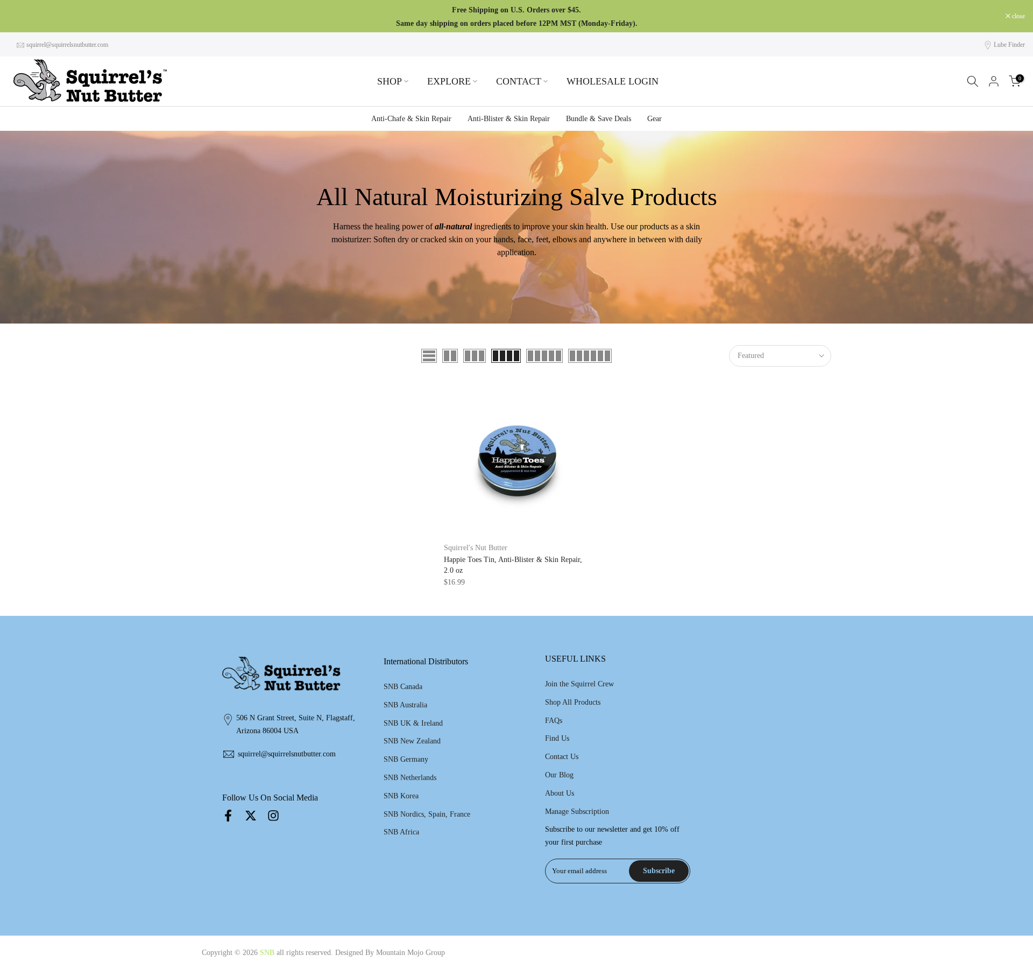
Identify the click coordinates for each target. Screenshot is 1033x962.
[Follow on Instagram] (273, 815)
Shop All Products (572, 702)
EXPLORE (449, 81)
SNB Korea (401, 796)
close (20, 16)
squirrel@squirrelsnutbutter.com (67, 44)
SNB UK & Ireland (413, 723)
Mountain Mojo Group (410, 953)
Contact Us (561, 757)
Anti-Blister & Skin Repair (509, 119)
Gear (654, 119)
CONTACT (518, 81)
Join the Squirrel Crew (579, 684)
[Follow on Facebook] (228, 815)
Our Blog (559, 775)
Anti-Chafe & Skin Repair (411, 119)
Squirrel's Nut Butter (475, 548)
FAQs (553, 721)
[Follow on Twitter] (251, 815)
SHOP (389, 81)
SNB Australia (405, 705)
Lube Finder (1009, 44)
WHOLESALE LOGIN (613, 81)
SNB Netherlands (410, 778)
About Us (559, 793)
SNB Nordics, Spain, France (427, 814)
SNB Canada (403, 687)
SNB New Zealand (412, 741)
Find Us (557, 738)
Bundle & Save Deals (598, 119)
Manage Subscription (577, 811)
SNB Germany (406, 759)
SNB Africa (401, 832)
